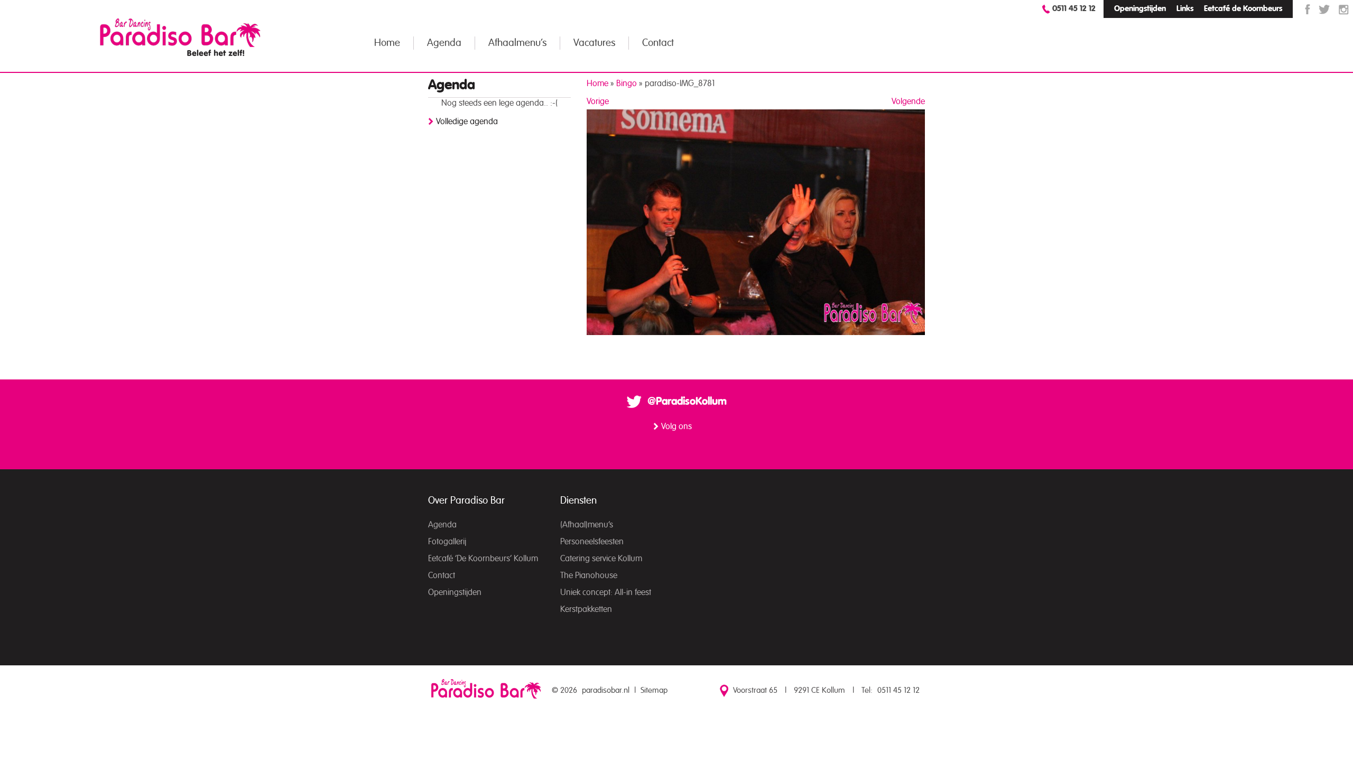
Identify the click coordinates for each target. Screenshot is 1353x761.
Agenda (444, 43)
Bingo (626, 83)
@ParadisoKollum (687, 401)
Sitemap (654, 690)
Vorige (598, 101)
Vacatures (594, 43)
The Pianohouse (588, 575)
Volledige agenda (467, 121)
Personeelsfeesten (592, 541)
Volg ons (676, 426)
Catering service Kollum (601, 558)
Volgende (908, 101)
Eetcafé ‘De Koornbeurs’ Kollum (483, 558)
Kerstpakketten (586, 609)
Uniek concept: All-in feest (605, 592)
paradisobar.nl (605, 690)
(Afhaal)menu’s (586, 525)
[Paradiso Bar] (180, 37)
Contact (658, 43)
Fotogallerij (447, 541)
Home (387, 43)
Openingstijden (1140, 9)
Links (1184, 9)
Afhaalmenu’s (517, 43)
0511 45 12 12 (1074, 9)
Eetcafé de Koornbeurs (1243, 9)
